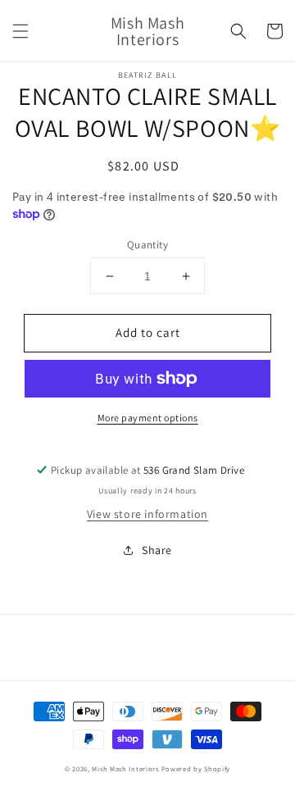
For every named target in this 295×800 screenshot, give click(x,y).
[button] (20, 31)
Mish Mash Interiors (125, 768)
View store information (147, 514)
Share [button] (157, 550)
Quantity (147, 245)
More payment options (148, 417)
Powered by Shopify (196, 768)
